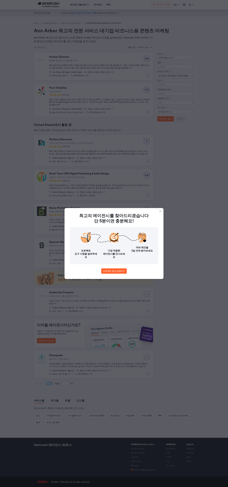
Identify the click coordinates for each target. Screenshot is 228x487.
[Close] (160, 211)
